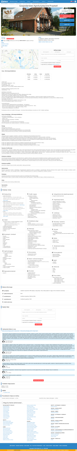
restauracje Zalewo (30, 438)
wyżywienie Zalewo (30, 429)
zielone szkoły (53, 436)
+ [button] (2, 51)
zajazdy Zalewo (30, 440)
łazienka (52, 415)
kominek (52, 418)
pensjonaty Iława (30, 410)
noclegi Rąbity (5, 411)
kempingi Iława (6, 438)
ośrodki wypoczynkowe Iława (32, 409)
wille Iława (29, 418)
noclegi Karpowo (6, 415)
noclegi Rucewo (6, 408)
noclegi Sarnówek (6, 416)
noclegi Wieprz (6, 418)
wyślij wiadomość (67, 16)
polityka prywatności (37, 445)
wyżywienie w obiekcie (55, 421)
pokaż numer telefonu (10, 38)
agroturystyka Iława (6, 428)
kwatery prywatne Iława (31, 405)
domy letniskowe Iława (7, 430)
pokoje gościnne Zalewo (31, 435)
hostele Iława (5, 435)
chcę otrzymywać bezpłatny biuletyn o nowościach (50, 62)
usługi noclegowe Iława (31, 416)
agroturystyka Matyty (7, 421)
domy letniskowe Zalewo (31, 425)
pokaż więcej (5, 200)
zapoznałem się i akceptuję (50, 64)
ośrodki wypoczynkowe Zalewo (32, 432)
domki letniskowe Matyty (7, 423)
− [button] (2, 52)
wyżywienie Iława (6, 434)
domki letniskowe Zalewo (31, 427)
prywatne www (4, 44)
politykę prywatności (56, 64)
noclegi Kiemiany (6, 407)
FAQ (31, 445)
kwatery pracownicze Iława (8, 439)
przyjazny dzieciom (54, 427)
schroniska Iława (30, 415)
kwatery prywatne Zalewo (31, 431)
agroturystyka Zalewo (31, 422)
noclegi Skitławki (6, 412)
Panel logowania (63, 445)
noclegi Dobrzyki (6, 406)
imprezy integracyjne (55, 434)
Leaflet (34, 68)
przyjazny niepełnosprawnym (56, 430)
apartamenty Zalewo (31, 423)
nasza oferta (49, 445)
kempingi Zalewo (30, 430)
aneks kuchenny (54, 406)
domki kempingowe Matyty (8, 422)
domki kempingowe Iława (8, 431)
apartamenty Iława (6, 429)
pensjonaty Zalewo (30, 434)
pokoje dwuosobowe (55, 409)
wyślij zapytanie (57, 66)
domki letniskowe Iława (7, 433)
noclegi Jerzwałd (6, 410)
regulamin (26, 445)
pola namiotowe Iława (31, 412)
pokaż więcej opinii (38, 380)
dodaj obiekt (56, 445)
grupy (52, 439)
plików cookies (17, 450)
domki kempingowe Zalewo (32, 426)
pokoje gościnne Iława (31, 411)
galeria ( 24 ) (67, 20)
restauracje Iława (30, 414)
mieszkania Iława (30, 406)
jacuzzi (52, 424)
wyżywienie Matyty (6, 425)
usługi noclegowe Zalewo (31, 439)
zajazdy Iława (29, 419)
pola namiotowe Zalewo (31, 436)
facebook (13, 445)
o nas (44, 445)
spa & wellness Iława (31, 407)
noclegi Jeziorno (6, 414)
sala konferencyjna (54, 435)
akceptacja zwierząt (54, 412)
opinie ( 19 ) (66, 24)
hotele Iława (5, 437)
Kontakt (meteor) (20, 445)
